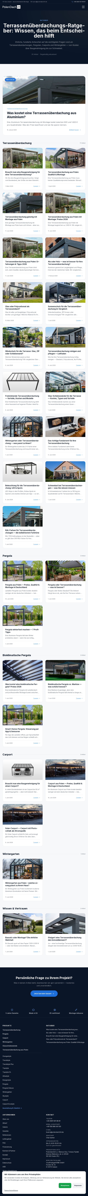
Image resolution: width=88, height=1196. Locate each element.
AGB (4, 1167)
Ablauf (5, 1123)
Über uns (6, 1119)
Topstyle (6, 1068)
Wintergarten (7, 1042)
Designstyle (7, 1080)
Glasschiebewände (10, 1046)
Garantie (5, 1131)
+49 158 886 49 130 (53, 1126)
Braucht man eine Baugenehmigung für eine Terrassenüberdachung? (61, 1036)
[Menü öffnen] (83, 7)
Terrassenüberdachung (11, 1030)
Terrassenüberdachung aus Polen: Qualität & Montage (65, 1042)
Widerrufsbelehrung (10, 1171)
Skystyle (6, 1096)
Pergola (5, 1034)
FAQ (4, 1143)
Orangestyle (7, 1056)
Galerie (5, 1127)
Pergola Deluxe (8, 1088)
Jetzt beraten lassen (42, 993)
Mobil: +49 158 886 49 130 (77, 1)
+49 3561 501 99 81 (53, 1121)
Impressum (6, 1159)
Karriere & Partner (9, 1151)
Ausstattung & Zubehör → (12, 1108)
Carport (5, 1038)
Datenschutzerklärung (11, 1190)
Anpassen (78, 1185)
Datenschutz (7, 1163)
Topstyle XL (7, 1072)
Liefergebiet (7, 1139)
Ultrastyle (6, 1076)
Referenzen (7, 1135)
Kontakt (5, 1155)
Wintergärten (7, 1092)
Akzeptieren (65, 1185)
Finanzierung (7, 1147)
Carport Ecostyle (8, 1104)
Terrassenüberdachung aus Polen (15, 1050)
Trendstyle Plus (8, 1064)
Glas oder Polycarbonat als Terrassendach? (61, 1039)
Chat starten (50, 1138)
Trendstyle (6, 1060)
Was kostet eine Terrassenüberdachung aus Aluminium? (62, 1030)
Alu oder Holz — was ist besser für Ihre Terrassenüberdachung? (60, 1033)
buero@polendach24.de (55, 1132)
